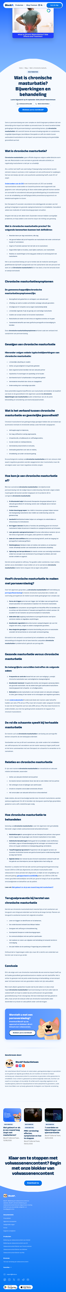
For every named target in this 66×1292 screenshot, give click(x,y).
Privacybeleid (7, 1218)
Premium (34, 5)
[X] (14, 1279)
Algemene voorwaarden (9, 1221)
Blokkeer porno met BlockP (33, 110)
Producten (19, 5)
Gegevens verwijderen (9, 1231)
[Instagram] (9, 1279)
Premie (5, 1227)
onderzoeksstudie (16, 700)
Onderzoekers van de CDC (14, 184)
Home (21, 68)
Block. (9, 5)
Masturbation (33, 72)
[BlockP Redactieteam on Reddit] (23, 1065)
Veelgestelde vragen (9, 1224)
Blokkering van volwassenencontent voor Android (16, 1240)
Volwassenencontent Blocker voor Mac (13, 1252)
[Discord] (28, 1279)
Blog (28, 5)
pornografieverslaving (13, 593)
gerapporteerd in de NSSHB (27, 876)
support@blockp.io (12, 1274)
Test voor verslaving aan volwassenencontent (15, 1261)
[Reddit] (23, 1279)
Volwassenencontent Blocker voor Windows (15, 1249)
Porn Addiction (29, 1127)
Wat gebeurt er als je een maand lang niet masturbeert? (32, 887)
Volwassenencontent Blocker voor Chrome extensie (17, 1246)
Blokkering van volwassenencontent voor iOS (15, 1243)
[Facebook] (4, 1279)
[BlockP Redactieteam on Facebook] (20, 1065)
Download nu (33, 1183)
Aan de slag (54, 5)
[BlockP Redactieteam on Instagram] (17, 1065)
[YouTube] (18, 1279)
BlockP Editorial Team (11, 1138)
